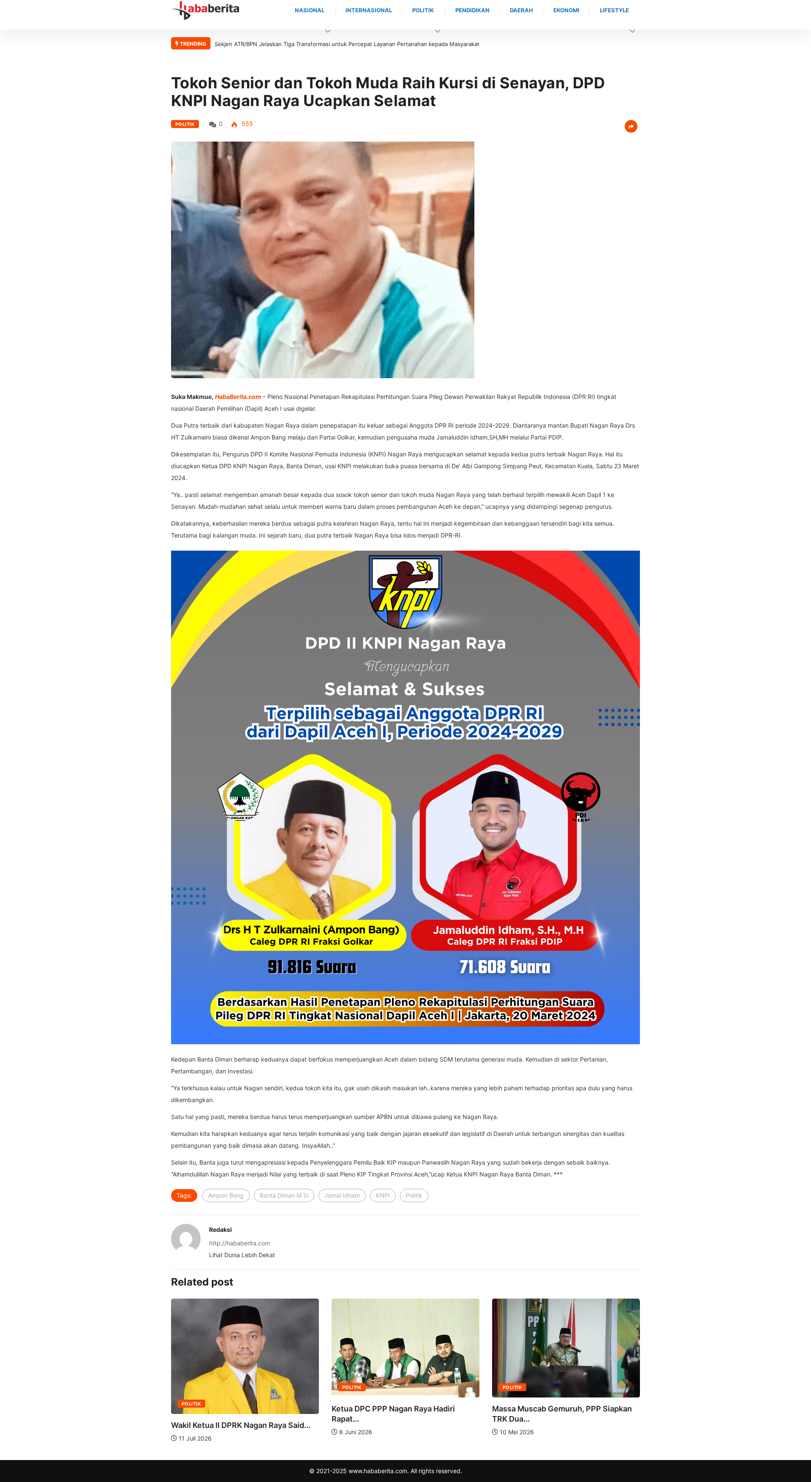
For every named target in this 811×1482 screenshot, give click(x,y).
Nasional (309, 10)
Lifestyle (614, 10)
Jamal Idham (342, 1195)
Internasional (369, 10)
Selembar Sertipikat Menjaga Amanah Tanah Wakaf (281, 44)
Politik (423, 10)
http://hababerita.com (239, 1243)
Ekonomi (566, 10)
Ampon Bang (226, 1195)
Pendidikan (472, 10)
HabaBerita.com (238, 396)
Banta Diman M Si (284, 1195)
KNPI (383, 1195)
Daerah (521, 10)
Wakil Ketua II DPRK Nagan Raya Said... (563, 1425)
